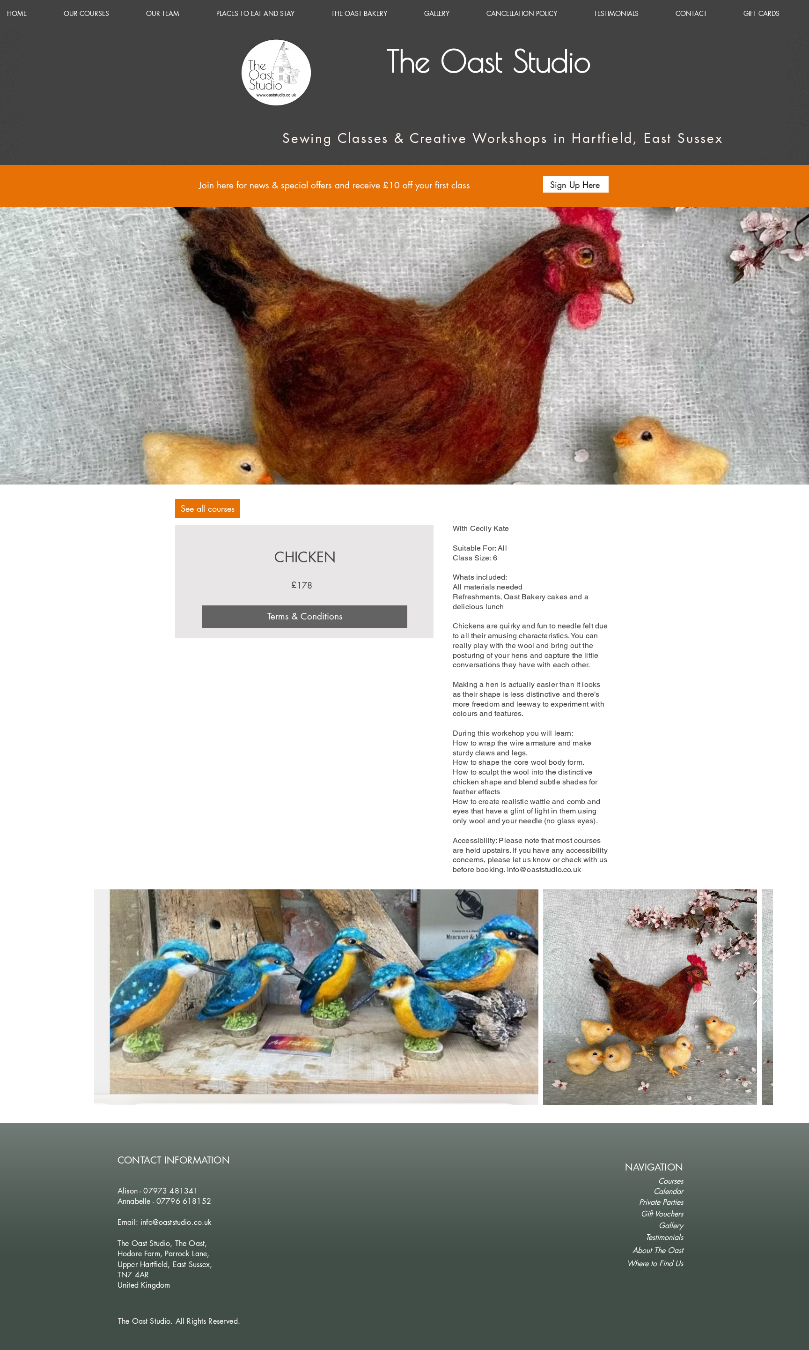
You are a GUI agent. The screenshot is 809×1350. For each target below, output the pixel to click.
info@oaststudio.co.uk (544, 869)
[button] (576, 184)
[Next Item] (756, 997)
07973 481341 (170, 1191)
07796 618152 (183, 1201)
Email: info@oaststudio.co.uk (165, 1222)
